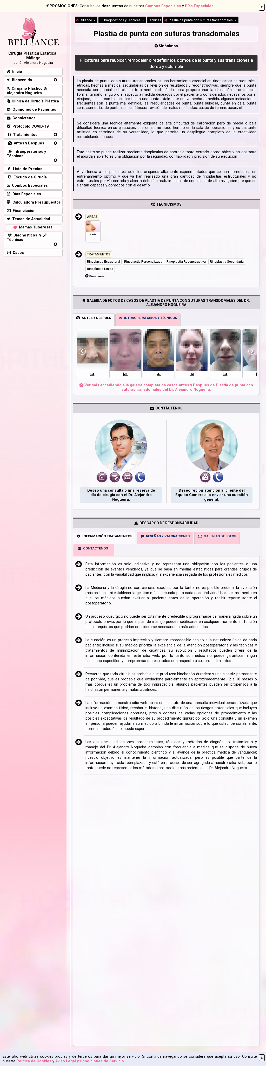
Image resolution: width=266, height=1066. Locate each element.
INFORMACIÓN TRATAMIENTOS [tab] (106, 536)
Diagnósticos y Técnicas (122, 20)
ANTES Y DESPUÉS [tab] (95, 318)
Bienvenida (21, 80)
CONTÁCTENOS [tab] (95, 548)
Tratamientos (24, 135)
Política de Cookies (33, 1061)
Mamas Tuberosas (34, 227)
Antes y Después (28, 143)
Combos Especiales (163, 6)
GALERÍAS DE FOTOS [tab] (219, 536)
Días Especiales (199, 6)
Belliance (85, 20)
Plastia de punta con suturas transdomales (200, 20)
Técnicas (154, 20)
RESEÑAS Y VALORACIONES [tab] (167, 536)
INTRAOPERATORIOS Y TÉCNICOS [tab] (149, 318)
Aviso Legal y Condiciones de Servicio (89, 1061)
